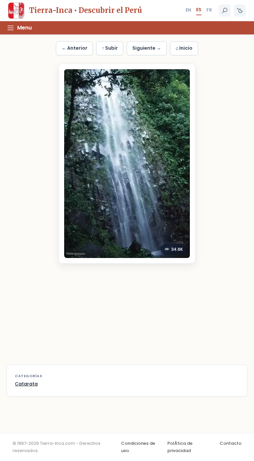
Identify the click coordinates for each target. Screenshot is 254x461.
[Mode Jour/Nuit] (240, 11)
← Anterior (74, 48)
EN (188, 10)
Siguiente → (146, 48)
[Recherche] (225, 11)
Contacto (230, 443)
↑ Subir (110, 48)
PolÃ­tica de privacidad (179, 447)
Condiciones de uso (138, 447)
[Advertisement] (127, 318)
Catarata (26, 384)
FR (209, 10)
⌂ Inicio (184, 48)
